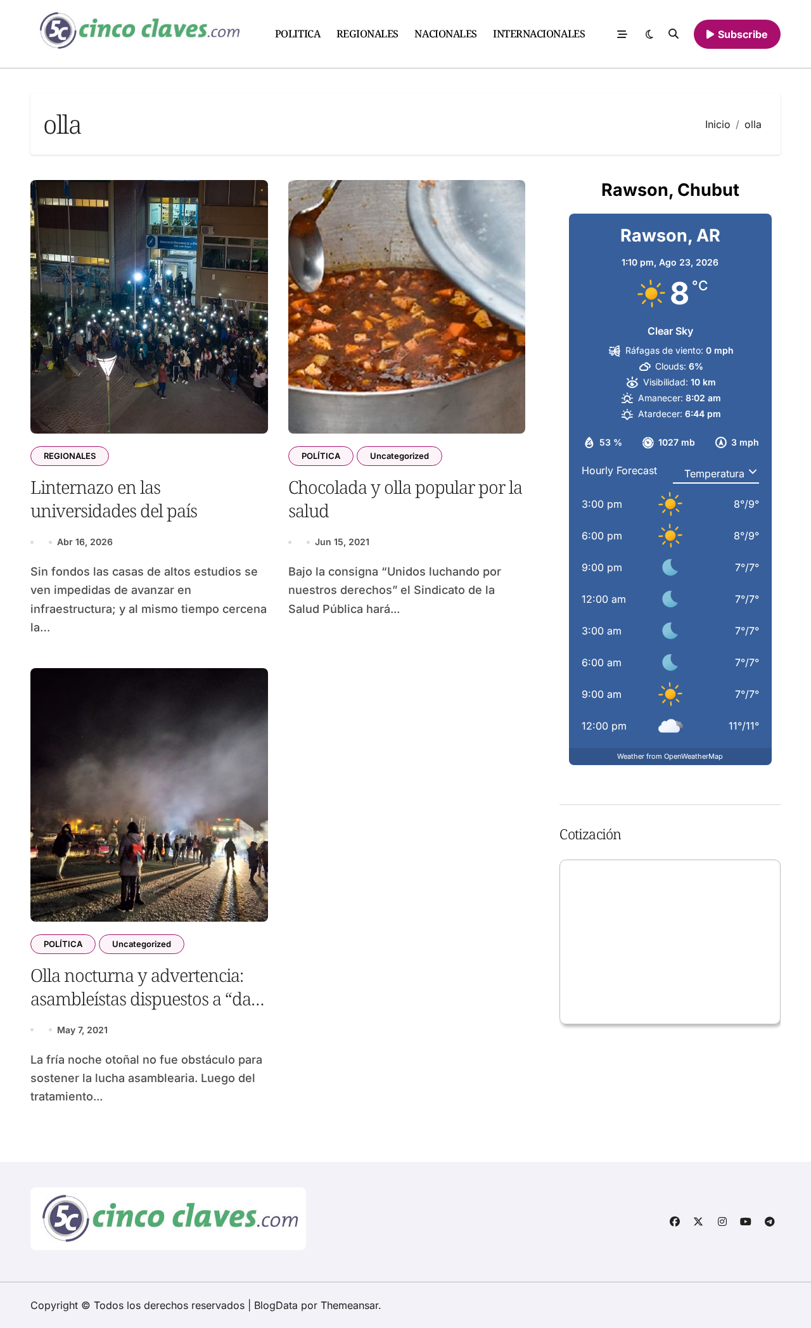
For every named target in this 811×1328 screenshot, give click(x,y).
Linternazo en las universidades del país (113, 498)
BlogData (276, 1305)
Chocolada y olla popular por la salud (405, 498)
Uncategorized (399, 456)
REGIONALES (367, 34)
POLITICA (297, 34)
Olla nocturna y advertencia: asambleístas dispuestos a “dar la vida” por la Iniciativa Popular (144, 1009)
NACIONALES (445, 34)
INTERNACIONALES (539, 34)
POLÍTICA (321, 456)
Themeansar (349, 1305)
